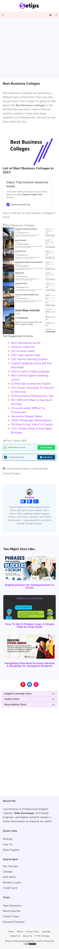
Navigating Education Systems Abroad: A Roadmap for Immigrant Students (29, 664)
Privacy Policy (32, 931)
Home (11, 931)
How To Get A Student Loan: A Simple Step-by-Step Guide (29, 625)
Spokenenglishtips (26, 941)
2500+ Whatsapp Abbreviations (31, 420)
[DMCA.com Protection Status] (29, 944)
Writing (7, 839)
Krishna (29, 497)
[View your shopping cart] (50, 15)
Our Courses (10, 866)
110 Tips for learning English (29, 359)
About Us (27, 936)
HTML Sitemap (42, 936)
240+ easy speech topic (25, 355)
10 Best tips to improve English (31, 383)
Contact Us (15, 936)
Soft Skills (9, 877)
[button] (56, 15)
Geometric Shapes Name (26, 416)
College (7, 871)
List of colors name (23, 351)
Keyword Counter (14, 922)
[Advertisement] (29, 48)
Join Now (47, 447)
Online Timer (11, 916)
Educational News (18, 468)
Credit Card (10, 888)
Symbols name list (22, 347)
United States (11, 473)
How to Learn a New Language (30, 371)
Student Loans (12, 882)
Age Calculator (12, 905)
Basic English (11, 850)
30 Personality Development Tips (32, 396)
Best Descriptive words (25, 343)
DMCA (20, 931)
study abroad (39, 468)
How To (7, 844)
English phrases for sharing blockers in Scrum (29, 586)
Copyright (46, 931)
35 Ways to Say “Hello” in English (32, 424)
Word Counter (12, 911)
